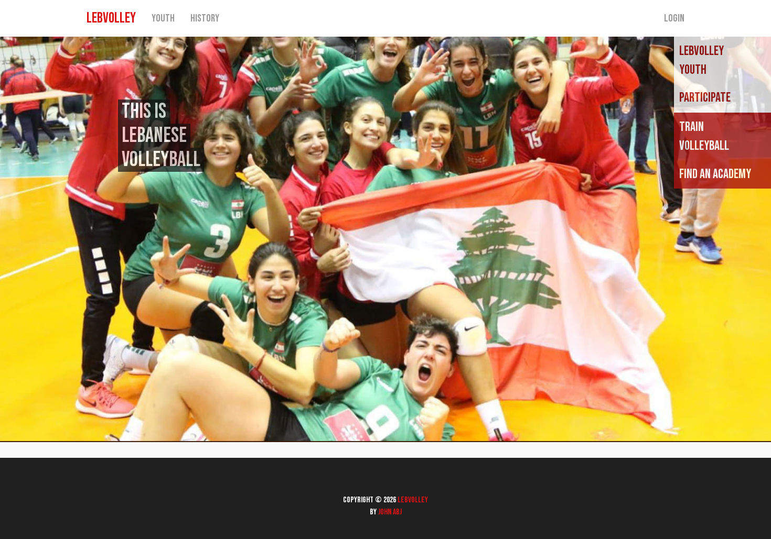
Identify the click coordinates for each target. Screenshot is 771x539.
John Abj (390, 512)
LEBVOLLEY (111, 18)
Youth (163, 18)
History (204, 18)
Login (674, 18)
